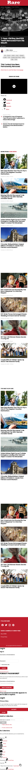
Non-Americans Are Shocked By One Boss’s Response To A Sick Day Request (13, 291)
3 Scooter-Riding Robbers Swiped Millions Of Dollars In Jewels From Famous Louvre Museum (12, 245)
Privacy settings (4, 639)
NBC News (3, 46)
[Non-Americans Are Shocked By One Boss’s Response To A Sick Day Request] (14, 280)
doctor (17, 55)
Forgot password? (4, 671)
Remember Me (5, 664)
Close (3, 712)
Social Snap (11, 760)
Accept (14, 709)
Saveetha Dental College (16, 57)
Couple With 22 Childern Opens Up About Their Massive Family (12, 360)
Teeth (12, 59)
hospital (4, 57)
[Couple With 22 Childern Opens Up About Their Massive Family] (14, 350)
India (9, 57)
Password (2, 661)
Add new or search (5, 720)
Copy (16, 765)
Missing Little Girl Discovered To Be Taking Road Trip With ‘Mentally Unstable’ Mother (12, 196)
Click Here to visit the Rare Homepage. (12, 70)
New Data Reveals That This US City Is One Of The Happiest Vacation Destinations (14, 172)
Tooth (16, 59)
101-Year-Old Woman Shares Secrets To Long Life (13, 338)
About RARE (4, 633)
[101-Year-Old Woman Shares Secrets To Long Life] (14, 327)
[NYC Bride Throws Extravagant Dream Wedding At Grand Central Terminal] (14, 304)
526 (5, 55)
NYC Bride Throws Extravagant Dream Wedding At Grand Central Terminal (14, 315)
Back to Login (3, 691)
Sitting (23, 57)
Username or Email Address (7, 654)
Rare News (13, 152)
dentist (13, 55)
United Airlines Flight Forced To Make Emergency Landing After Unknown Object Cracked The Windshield (13, 221)
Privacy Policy (4, 636)
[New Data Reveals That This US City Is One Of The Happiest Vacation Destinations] (14, 161)
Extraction (22, 55)
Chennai (8, 55)
